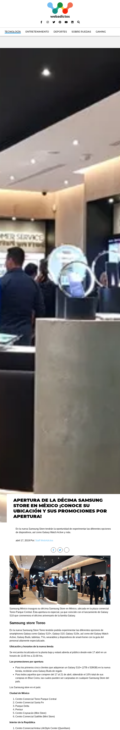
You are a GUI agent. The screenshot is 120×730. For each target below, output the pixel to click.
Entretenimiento (37, 31)
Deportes (60, 31)
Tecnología (13, 31)
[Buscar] (78, 22)
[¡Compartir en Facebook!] (53, 549)
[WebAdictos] (60, 10)
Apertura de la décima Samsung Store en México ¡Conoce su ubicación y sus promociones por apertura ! (60, 508)
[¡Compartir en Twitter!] (60, 549)
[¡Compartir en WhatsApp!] (66, 549)
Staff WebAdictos (44, 540)
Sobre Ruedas (81, 31)
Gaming (101, 31)
